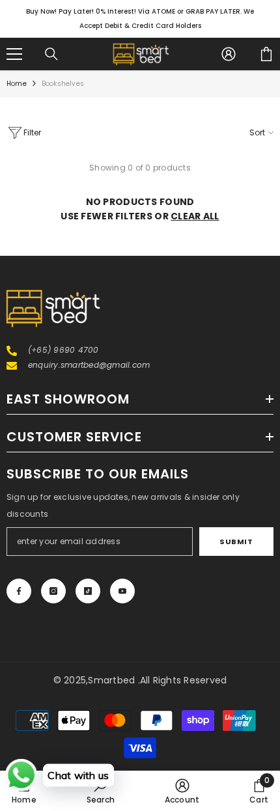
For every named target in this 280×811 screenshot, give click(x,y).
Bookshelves (63, 84)
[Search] (51, 54)
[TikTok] (88, 591)
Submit (236, 541)
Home (17, 84)
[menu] (14, 54)
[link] (100, 790)
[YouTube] (122, 591)
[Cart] (266, 54)
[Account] (228, 54)
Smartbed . (113, 680)
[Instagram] (53, 591)
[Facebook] (19, 591)
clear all (195, 216)
